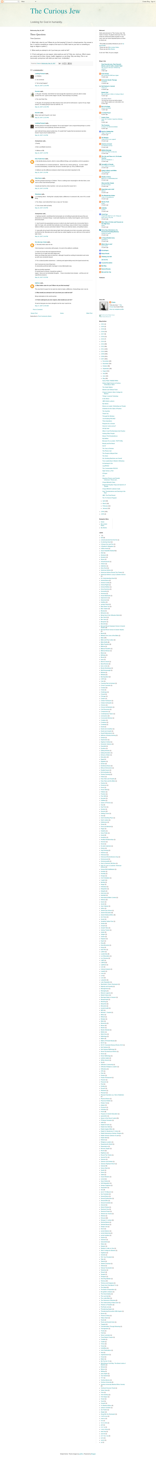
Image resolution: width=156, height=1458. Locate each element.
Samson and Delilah (107, 1161)
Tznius (103, 1344)
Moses (103, 1025)
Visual (102, 1357)
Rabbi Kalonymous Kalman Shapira (111, 1133)
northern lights (105, 1058)
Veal (102, 1352)
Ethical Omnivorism (106, 768)
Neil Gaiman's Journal (108, 86)
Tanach (103, 1272)
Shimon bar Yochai (106, 1213)
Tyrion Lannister (105, 1335)
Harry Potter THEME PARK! (110, 380)
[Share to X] (67, 63)
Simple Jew (104, 1226)
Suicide (103, 1255)
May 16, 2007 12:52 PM (42, 107)
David (102, 727)
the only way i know (41, 242)
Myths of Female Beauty (108, 1041)
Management (104, 988)
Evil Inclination (105, 772)
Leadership (104, 954)
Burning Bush (105, 677)
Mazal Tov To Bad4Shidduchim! (109, 178)
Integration (104, 889)
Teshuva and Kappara (107, 1283)
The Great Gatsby (106, 1294)
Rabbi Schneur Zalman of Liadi (110, 1135)
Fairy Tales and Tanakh (107, 779)
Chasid (103, 694)
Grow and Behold (106, 826)
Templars (103, 1276)
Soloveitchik (104, 1242)
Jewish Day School (106, 910)
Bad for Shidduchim (107, 131)
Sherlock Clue (105, 1209)
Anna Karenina (105, 589)
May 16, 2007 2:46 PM (41, 236)
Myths (102, 1038)
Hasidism (103, 837)
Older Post (89, 313)
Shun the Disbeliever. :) (107, 159)
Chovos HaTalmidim (106, 707)
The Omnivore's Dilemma (108, 1300)
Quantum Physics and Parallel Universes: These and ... (111, 479)
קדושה (102, 1440)
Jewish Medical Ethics (107, 915)
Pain (102, 1073)
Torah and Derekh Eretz (108, 1322)
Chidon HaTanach (106, 700)
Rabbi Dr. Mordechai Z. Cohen (109, 1131)
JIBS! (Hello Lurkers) (108, 401)
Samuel (103, 1166)
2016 (102, 336)
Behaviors (104, 613)
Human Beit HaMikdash (108, 869)
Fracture (103, 794)
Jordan (103, 923)
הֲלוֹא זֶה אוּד (104, 1423)
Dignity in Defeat (105, 742)
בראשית (103, 1418)
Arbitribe (104, 208)
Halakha (103, 831)
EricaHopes (105, 250)
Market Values (105, 995)
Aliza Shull (104, 568)
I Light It (103, 880)
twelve (103, 225)
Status (102, 1244)
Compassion (104, 711)
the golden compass (106, 1292)
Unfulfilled (104, 1348)
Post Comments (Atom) (44, 316)
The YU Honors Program (109, 498)
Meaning (103, 1001)
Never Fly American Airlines (109, 1051)
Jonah (102, 919)
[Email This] (63, 63)
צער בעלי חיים (104, 1436)
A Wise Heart (104, 548)
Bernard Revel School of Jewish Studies (112, 629)
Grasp (102, 824)
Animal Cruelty (105, 582)
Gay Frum (103, 807)
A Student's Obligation (107, 546)
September (106, 368)
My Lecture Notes (114, 47)
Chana (113, 302)
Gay (102, 805)
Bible (102, 638)
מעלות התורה (104, 1429)
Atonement (104, 600)
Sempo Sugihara (106, 1185)
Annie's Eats (105, 117)
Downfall (103, 746)
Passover (103, 1082)
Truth (102, 1333)
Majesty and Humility (107, 986)
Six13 (102, 1229)
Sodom (103, 1237)
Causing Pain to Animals (108, 683)
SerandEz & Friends (107, 164)
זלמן (102, 1425)
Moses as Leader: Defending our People (114, 406)
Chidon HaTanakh (106, 703)
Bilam (102, 653)
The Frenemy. (105, 125)
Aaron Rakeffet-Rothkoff (108, 551)
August (105, 371)
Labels (103, 951)
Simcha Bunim (105, 1222)
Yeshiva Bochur (105, 1380)
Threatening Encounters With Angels (111, 1311)
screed (103, 1179)
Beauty (103, 611)
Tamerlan (103, 1270)
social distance (105, 1231)
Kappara (103, 938)
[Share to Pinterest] (71, 63)
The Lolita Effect (105, 1298)
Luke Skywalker (105, 982)
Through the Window (108, 416)
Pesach (103, 1088)
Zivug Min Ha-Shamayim (108, 1414)
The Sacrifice (106, 411)
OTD (102, 1071)
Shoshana (38, 194)
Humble (103, 871)
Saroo (102, 1172)
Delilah (103, 737)
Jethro (102, 908)
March (105, 503)
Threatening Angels (106, 1309)
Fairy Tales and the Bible (108, 781)
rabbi (102, 1122)
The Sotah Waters (107, 387)
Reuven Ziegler (105, 1148)
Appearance (104, 598)
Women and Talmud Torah (110, 389)
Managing (104, 991)
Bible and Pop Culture (107, 640)
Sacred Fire (104, 1157)
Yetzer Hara (104, 1390)
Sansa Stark (104, 1168)
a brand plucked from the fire (109, 540)
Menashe (103, 1006)
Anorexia (103, 593)
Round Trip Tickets (106, 1155)
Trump (103, 1331)
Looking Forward (40, 73)
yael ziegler (104, 1373)
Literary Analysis (105, 969)
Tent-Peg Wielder (106, 1278)
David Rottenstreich (106, 733)
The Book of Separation (107, 1289)
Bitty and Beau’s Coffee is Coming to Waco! (112, 94)
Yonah (103, 1399)
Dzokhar (103, 748)
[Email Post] (59, 63)
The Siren (105, 456)
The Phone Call (106, 451)
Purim (102, 1111)
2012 (102, 346)
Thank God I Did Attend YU (108, 1285)
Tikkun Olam (104, 1318)
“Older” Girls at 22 (106, 133)
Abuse (103, 559)
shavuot (103, 1205)
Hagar (102, 828)
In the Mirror (105, 398)
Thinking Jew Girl (106, 256)
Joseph (103, 925)
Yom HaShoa (104, 1394)
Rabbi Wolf (104, 1137)
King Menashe (105, 945)
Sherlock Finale (105, 1211)
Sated (102, 1174)
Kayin (102, 941)
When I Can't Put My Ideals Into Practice (113, 431)
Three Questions (107, 421)
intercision (104, 893)
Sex (102, 1189)
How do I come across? (109, 426)
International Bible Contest (108, 897)
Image (102, 884)
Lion (102, 967)
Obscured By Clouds (107, 183)
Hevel (102, 844)
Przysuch (103, 1107)
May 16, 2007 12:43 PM (42, 85)
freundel (103, 798)
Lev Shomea (104, 958)
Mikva (102, 1014)
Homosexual (104, 859)
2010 (102, 351)
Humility (103, 873)
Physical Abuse (105, 1098)
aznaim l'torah (105, 604)
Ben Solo (103, 619)
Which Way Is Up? (106, 244)
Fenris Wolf (104, 789)
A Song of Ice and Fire (107, 544)
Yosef (102, 1401)
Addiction (103, 566)
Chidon (103, 698)
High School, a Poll (107, 471)
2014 (102, 341)
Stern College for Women (108, 1250)
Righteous (104, 1153)
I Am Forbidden (105, 878)
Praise (103, 203)
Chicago (103, 696)
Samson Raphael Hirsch (108, 1164)
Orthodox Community (107, 1064)
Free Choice (104, 245)
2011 (102, 349)
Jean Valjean (104, 906)
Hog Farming (104, 850)
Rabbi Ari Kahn (105, 1124)
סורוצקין (103, 1433)
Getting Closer (105, 813)
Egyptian (103, 761)
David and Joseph (106, 731)
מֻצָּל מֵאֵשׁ (103, 1431)
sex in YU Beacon (106, 1192)
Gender (103, 809)
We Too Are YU (105, 1361)
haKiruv (37, 283)
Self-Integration (105, 1183)
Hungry (103, 876)
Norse (102, 1054)
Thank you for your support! (108, 139)
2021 (102, 324)
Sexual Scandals (106, 1203)
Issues (103, 902)
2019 (102, 329)
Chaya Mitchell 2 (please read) (111, 489)
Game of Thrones (106, 802)
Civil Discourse (105, 709)
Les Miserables (105, 956)
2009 (102, 354)
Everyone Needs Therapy (109, 80)
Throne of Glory (105, 1315)
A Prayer (104, 473)
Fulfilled (103, 800)
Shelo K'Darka (105, 1207)
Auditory (103, 602)
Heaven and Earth (106, 108)
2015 (102, 339)
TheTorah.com (105, 1307)
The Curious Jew (55, 11)
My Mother (105, 438)
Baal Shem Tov (105, 606)
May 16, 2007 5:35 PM (41, 277)
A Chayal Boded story (108, 238)
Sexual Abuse (105, 1196)
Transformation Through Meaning (110, 1326)
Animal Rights (105, 585)
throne (103, 1313)
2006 (102, 511)
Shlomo (103, 1216)
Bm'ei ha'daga (105, 106)
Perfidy (103, 1086)
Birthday (103, 655)
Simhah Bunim (105, 1224)
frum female (105, 73)
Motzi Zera (104, 1034)
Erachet (37, 91)
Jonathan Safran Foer (107, 921)
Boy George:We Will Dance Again (110, 75)
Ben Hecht (104, 617)
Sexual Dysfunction (106, 1198)
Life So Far (104, 259)
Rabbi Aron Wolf (105, 1127)
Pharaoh (103, 1093)
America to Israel (106, 144)
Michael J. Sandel (106, 1012)
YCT (102, 1378)
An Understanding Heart (108, 578)
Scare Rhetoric (105, 1177)
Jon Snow (104, 917)
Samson (103, 1159)
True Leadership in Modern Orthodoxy (113, 461)
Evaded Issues (105, 770)
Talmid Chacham (106, 1263)
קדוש (102, 1438)
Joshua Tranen (105, 930)
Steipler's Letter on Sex (107, 1248)
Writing (103, 1371)
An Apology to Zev (107, 463)
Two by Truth (105, 202)
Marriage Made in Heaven (108, 997)
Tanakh (103, 1274)
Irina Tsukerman (40, 159)
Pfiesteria (103, 1090)
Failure (103, 776)
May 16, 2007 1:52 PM (41, 172)
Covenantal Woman (106, 718)
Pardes (103, 1075)
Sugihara (103, 1252)
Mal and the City (106, 272)
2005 (102, 514)
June (104, 376)
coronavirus (104, 716)
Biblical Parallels (105, 648)
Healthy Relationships (107, 839)
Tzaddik (103, 1339)
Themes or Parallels (106, 1305)
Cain (102, 681)
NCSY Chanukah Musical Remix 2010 (112, 1045)
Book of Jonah (105, 661)
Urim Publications (106, 1350)
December (106, 361)
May (104, 378)
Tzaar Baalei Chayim (107, 1337)
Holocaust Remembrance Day (109, 857)
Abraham (103, 555)
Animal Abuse (105, 580)
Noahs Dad (104, 92)
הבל (102, 1420)
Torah (102, 1320)
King (102, 943)
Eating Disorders (105, 753)
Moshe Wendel (105, 1030)
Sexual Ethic (104, 1200)
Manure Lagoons (106, 993)
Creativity (103, 724)
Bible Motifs (104, 642)
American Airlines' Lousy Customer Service (113, 574)
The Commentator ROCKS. (110, 468)
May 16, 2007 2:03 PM (41, 188)
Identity (103, 882)
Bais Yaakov (104, 608)
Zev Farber (104, 1410)
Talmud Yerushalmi (106, 1268)
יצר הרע (103, 1427)
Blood (102, 657)
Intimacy (103, 899)
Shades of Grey (106, 177)
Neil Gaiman (104, 1047)
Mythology (104, 1036)
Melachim (103, 1004)
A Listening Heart (106, 542)
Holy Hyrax (38, 178)
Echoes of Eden (105, 755)
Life (103, 476)
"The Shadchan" (105, 172)
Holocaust (104, 855)
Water (102, 1359)
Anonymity (104, 591)
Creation (103, 720)
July (104, 373)
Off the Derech (105, 1060)
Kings (102, 947)
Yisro (102, 1392)
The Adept (104, 1287)
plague (103, 1105)
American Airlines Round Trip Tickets (111, 572)
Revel (102, 1150)
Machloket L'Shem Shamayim (109, 984)
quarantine (104, 1116)
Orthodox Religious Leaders (109, 1066)
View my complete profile (116, 309)
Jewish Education (106, 912)
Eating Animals (105, 750)
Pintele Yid (104, 1103)
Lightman (103, 965)
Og (102, 1062)
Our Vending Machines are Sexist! (112, 458)
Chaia (102, 690)
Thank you (104, 87)
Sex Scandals (105, 1194)
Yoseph (103, 1403)
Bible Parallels (105, 644)
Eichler (103, 763)
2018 (102, 331)
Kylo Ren (103, 949)
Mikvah (103, 1017)
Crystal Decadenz (106, 263)
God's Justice (104, 820)
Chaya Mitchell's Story (108, 482)
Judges (103, 934)
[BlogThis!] (65, 63)
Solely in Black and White (109, 170)
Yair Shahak (104, 1375)
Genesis (103, 811)
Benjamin (103, 621)
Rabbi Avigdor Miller (106, 1129)
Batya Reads (105, 253)
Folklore (103, 792)
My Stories (112, 49)
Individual (103, 886)
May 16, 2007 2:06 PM (41, 208)
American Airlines (106, 570)
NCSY (104, 446)
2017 (102, 334)
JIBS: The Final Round (108, 495)
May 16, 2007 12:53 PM (42, 117)
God (102, 815)
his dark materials (106, 846)
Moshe (103, 1027)
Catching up (104, 239)
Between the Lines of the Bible (109, 635)
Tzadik (103, 1341)
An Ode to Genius (106, 184)
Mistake (103, 1019)
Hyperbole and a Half (107, 189)
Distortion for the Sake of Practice (112, 408)
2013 (102, 344)
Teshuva (103, 1281)
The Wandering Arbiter (108, 195)
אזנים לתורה (104, 1416)
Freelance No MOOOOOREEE (109, 126)
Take (102, 1259)
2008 (102, 356)
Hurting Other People (108, 433)
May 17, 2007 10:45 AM (42, 306)
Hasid (102, 835)
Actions (103, 563)
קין (101, 1442)
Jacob (102, 904)
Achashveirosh (105, 561)
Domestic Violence (106, 744)
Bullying (103, 674)
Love (102, 978)
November (106, 363)
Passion (103, 1080)
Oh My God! (105, 428)
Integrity (103, 891)
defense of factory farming (108, 735)
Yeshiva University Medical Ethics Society (113, 1384)
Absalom (103, 557)
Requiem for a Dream (108, 423)
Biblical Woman (105, 651)
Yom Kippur (104, 1397)
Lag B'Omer (105, 466)
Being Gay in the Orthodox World (110, 615)
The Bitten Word (106, 98)
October (105, 366)
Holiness (103, 852)
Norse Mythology (106, 1056)
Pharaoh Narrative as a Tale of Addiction (112, 1095)
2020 (102, 326)
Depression (104, 739)
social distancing (105, 1233)
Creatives (103, 722)
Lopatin (103, 971)
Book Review (104, 664)
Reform (103, 1140)
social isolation (105, 1235)
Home (62, 313)
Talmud (103, 1265)
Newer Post (34, 313)
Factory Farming (105, 774)
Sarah (102, 1170)
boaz (102, 659)
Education (104, 757)
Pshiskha (103, 1109)
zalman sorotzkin (106, 1407)
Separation (104, 1187)
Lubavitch (103, 980)
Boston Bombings (106, 668)
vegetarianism (105, 1354)
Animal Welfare (105, 587)
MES (102, 1010)
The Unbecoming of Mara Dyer (110, 1302)
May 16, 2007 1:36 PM (41, 153)
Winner (103, 1369)
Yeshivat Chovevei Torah (108, 1388)
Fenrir (102, 787)
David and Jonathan (106, 729)
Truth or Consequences (107, 197)
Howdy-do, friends (106, 233)
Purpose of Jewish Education (109, 1114)
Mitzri (102, 1021)
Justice (103, 936)
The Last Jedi (105, 1296)
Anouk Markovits (105, 595)
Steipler (103, 1246)
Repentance (104, 1146)
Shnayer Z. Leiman (106, 1220)
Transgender (104, 1328)
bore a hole (104, 666)
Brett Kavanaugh (105, 670)
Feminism (103, 785)
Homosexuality (105, 861)
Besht (102, 633)
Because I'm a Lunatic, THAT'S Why (112, 441)
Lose (102, 973)
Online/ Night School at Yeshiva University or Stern (111, 383)
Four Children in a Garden (108, 166)
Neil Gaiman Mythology (107, 1049)
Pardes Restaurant (106, 1077)
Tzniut (102, 1346)
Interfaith (103, 895)
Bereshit (103, 624)
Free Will (103, 796)
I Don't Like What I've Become (109, 151)
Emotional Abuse (106, 766)
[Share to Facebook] (69, 63)
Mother (103, 1032)
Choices (103, 705)
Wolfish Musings (106, 150)
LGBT (102, 960)
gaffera (81, 1454)
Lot (102, 975)
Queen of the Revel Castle (108, 1118)
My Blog (103, 266)
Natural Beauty (106, 269)
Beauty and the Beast (108, 443)
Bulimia (103, 672)
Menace (103, 191)
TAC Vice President (106, 1257)
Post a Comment (37, 309)
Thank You (105, 413)
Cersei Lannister (105, 685)
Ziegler (103, 1412)
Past (102, 1084)
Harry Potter (104, 833)
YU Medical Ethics (106, 1405)
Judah (102, 932)
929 (102, 537)
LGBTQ (103, 962)
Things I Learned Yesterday (110, 396)
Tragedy (103, 1324)
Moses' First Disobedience (110, 436)
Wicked (103, 1367)
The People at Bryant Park (109, 453)
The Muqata (104, 137)
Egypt (102, 759)
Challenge (104, 692)
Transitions (104, 81)
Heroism (103, 842)
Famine (103, 783)
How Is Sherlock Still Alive (108, 863)
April (104, 501)
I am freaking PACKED (108, 418)
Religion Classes (102, 316)
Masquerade (104, 999)
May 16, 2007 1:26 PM (41, 135)
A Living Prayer (106, 113)
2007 (102, 359)
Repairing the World (106, 1144)
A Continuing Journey (106, 145)
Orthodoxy (104, 1069)
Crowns (103, 209)
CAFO (102, 679)
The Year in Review (108, 448)
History (103, 848)
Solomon (103, 1239)
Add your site (108, 316)
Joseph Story (104, 928)
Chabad (103, 687)
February (105, 506)
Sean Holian (104, 1181)
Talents (103, 1261)
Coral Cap (104, 214)
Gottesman (104, 822)
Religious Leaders (106, 1142)
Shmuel (103, 1218)
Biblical (103, 646)
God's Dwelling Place (107, 818)
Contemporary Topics (107, 714)
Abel (102, 553)
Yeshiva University (106, 1382)
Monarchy (104, 1023)
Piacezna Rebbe (105, 1101)
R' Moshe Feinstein (106, 1120)
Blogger (93, 1454)
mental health (105, 1008)
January (105, 508)
